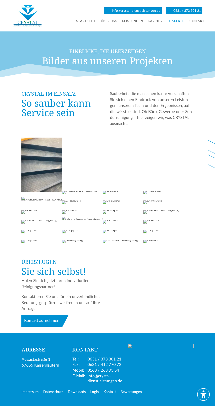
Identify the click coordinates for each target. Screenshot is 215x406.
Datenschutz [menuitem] (53, 392)
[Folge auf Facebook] (211, 147)
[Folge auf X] (211, 161)
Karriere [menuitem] (156, 21)
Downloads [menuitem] (77, 392)
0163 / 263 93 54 (103, 370)
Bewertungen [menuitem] (131, 392)
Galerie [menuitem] (176, 21)
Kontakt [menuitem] (196, 21)
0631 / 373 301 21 (104, 359)
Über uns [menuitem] (109, 21)
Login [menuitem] (94, 392)
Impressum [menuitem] (30, 392)
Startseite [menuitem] (86, 21)
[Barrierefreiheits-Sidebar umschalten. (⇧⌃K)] (203, 394)
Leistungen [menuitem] (132, 21)
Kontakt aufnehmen (41, 321)
